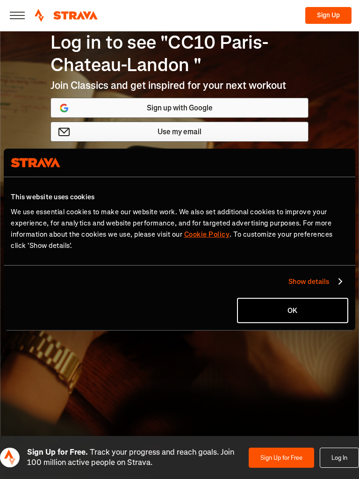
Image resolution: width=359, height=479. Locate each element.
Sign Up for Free (281, 458)
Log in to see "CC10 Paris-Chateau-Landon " (159, 53)
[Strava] (66, 15)
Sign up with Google (180, 108)
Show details (308, 281)
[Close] (17, 15)
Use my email (179, 132)
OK (292, 310)
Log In (339, 458)
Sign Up (328, 15)
